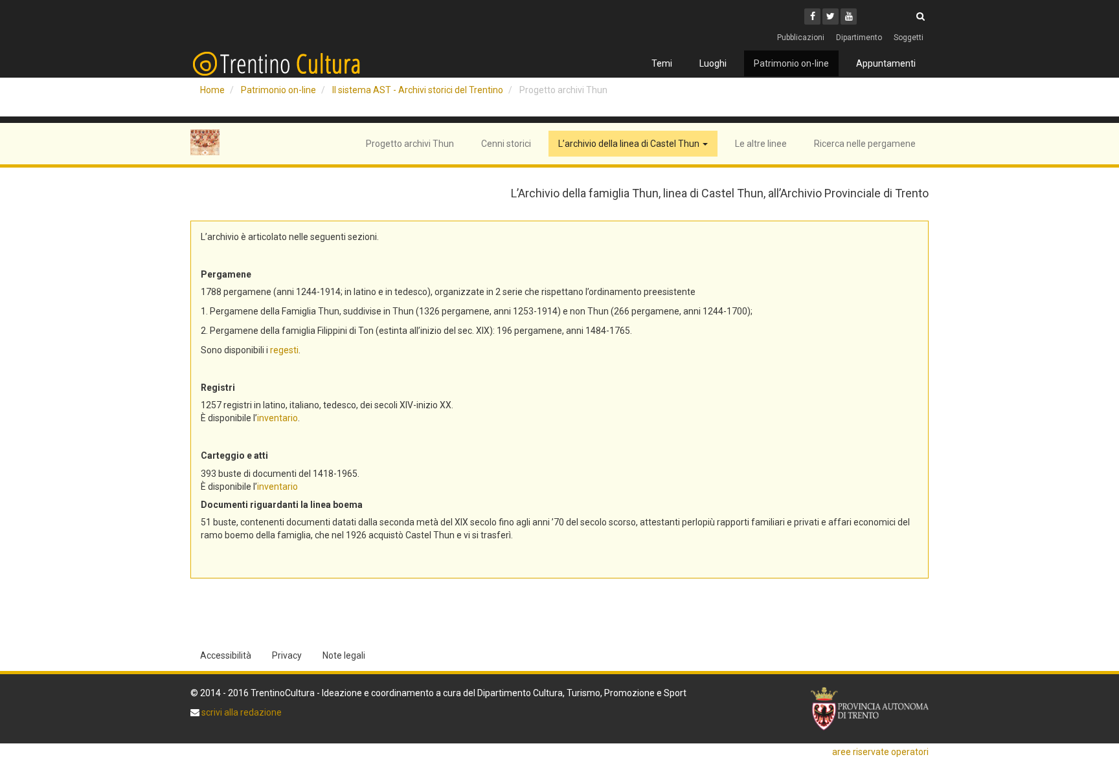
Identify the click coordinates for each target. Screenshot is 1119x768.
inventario (277, 418)
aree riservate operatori (880, 752)
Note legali (343, 655)
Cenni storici (506, 143)
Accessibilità (225, 655)
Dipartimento (859, 37)
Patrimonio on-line (791, 63)
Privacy (287, 655)
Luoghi (713, 63)
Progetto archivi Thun (410, 143)
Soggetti (908, 37)
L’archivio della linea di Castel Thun (629, 143)
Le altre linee (761, 143)
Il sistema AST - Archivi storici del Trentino (417, 90)
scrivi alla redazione (240, 712)
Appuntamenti (886, 63)
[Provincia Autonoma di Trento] (870, 708)
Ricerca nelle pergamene (865, 143)
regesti (284, 350)
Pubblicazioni (800, 37)
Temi (661, 63)
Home (212, 90)
